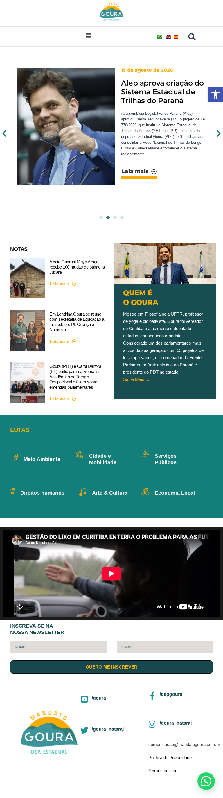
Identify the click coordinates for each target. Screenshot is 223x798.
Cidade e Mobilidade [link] (102, 459)
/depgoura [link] (171, 694)
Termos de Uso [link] (162, 770)
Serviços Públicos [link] (166, 459)
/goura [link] (99, 698)
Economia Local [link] (175, 493)
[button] (88, 35)
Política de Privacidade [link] (170, 757)
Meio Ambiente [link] (42, 459)
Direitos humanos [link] (42, 493)
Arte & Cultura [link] (109, 493)
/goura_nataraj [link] (108, 729)
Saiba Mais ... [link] (136, 379)
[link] (215, 94)
